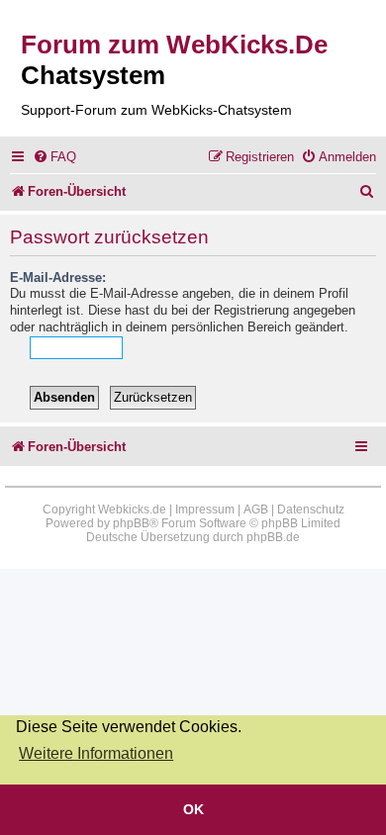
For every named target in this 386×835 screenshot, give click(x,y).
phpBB (131, 523)
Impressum (205, 509)
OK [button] (193, 809)
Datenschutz (310, 509)
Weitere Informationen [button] (96, 753)
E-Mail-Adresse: (58, 277)
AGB (255, 509)
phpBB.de (273, 537)
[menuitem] (54, 156)
